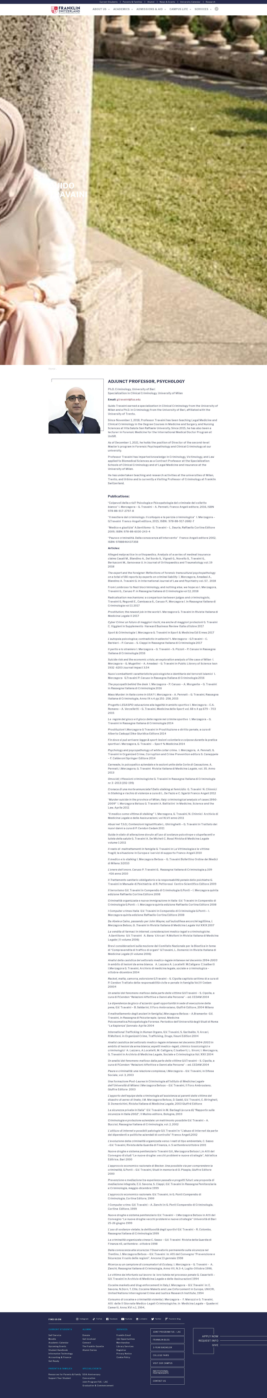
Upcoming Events (57, 1346)
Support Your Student (60, 1378)
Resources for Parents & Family (65, 1374)
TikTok (99, 1319)
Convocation (89, 1378)
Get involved (89, 1339)
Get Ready (54, 1361)
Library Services (125, 1346)
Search (216, 9)
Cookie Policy (123, 1357)
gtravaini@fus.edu (129, 399)
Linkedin (143, 1319)
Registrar (121, 1350)
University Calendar (190, 2)
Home (52, 368)
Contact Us (159, 1381)
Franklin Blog (175, 1319)
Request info (208, 1340)
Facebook (114, 1319)
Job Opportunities (126, 1339)
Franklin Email (124, 1335)
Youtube (128, 1319)
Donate (86, 1335)
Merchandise (123, 1343)
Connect (87, 1343)
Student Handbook (58, 1350)
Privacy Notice (124, 1354)
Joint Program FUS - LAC (95, 1382)
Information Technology (61, 1354)
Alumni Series (90, 1350)
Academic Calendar (59, 1343)
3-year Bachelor (162, 1347)
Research (210, 2)
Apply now (210, 1336)
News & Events (167, 2)
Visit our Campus (163, 1363)
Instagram (84, 1319)
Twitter (158, 1319)
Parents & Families (132, 2)
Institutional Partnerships (161, 1372)
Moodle (52, 1339)
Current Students (109, 2)
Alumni (151, 2)
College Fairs (161, 1355)
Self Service (55, 1335)
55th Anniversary (91, 1374)
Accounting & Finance (60, 1357)
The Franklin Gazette (93, 1346)
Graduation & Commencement (98, 1385)
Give (215, 1345)
